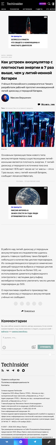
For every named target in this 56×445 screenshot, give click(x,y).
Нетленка (8, 108)
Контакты (5, 385)
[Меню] (2, 3)
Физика (9, 55)
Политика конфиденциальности (15, 382)
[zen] (18, 370)
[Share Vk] (7, 442)
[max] (23, 370)
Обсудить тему (48, 104)
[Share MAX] (21, 442)
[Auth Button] (53, 3)
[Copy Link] (49, 442)
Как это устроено (19, 108)
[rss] (2, 370)
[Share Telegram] (35, 442)
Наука (3, 55)
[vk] (8, 370)
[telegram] (13, 370)
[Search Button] (49, 3)
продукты (29, 108)
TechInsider (15, 4)
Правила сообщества (10, 380)
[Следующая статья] (28, 354)
